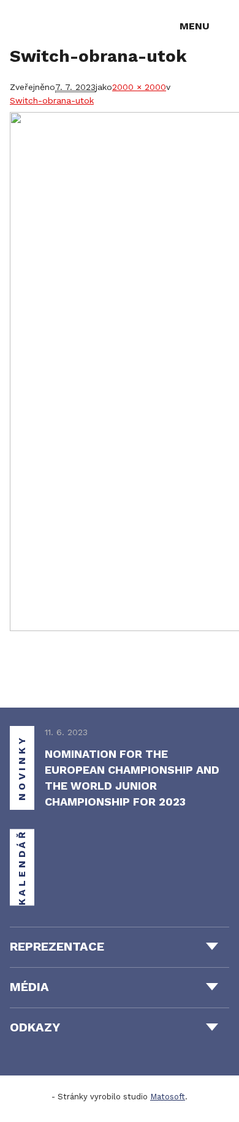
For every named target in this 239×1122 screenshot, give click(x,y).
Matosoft (167, 1096)
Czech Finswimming (54, 25)
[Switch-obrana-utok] (119, 371)
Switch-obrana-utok (52, 100)
